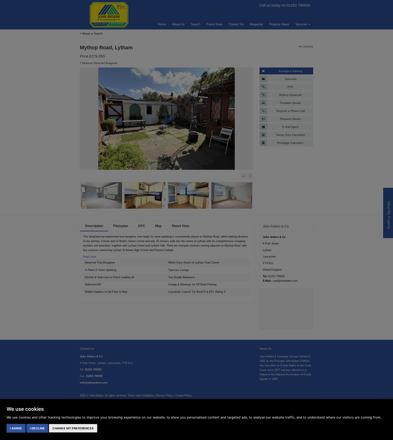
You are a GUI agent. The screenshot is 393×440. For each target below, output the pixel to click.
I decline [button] (37, 428)
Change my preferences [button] (73, 428)
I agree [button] (16, 428)
